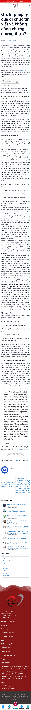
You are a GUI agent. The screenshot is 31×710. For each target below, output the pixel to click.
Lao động (5, 568)
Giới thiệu (4, 625)
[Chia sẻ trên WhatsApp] (8, 454)
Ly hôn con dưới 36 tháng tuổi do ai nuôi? (18, 542)
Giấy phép (4, 659)
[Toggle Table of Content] (16, 81)
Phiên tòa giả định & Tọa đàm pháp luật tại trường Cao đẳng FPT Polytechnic (17, 510)
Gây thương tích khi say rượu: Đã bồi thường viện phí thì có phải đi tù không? (17, 547)
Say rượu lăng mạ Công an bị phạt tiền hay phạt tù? (17, 521)
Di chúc (21, 70)
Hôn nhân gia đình (8, 565)
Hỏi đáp (5, 563)
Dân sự (5, 558)
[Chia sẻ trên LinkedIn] (22, 454)
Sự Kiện (5, 570)
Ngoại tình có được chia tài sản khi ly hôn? (16, 505)
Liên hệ (3, 640)
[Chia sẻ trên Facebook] (11, 454)
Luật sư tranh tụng (6, 651)
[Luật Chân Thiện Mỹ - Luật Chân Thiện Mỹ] (15, 5)
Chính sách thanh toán (7, 632)
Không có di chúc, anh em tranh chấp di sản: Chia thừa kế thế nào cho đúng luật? (17, 537)
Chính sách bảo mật (7, 636)
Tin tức (3, 11)
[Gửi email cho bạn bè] (17, 454)
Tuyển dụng (6, 575)
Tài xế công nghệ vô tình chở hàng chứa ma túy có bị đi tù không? (17, 516)
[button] (2, 5)
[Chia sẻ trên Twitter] (14, 454)
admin (18, 40)
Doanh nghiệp (6, 560)
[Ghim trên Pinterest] (20, 454)
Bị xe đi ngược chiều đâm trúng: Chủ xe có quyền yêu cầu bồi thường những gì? (17, 532)
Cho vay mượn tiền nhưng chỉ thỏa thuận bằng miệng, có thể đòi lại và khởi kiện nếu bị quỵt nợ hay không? (17, 527)
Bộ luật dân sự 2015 (22, 449)
